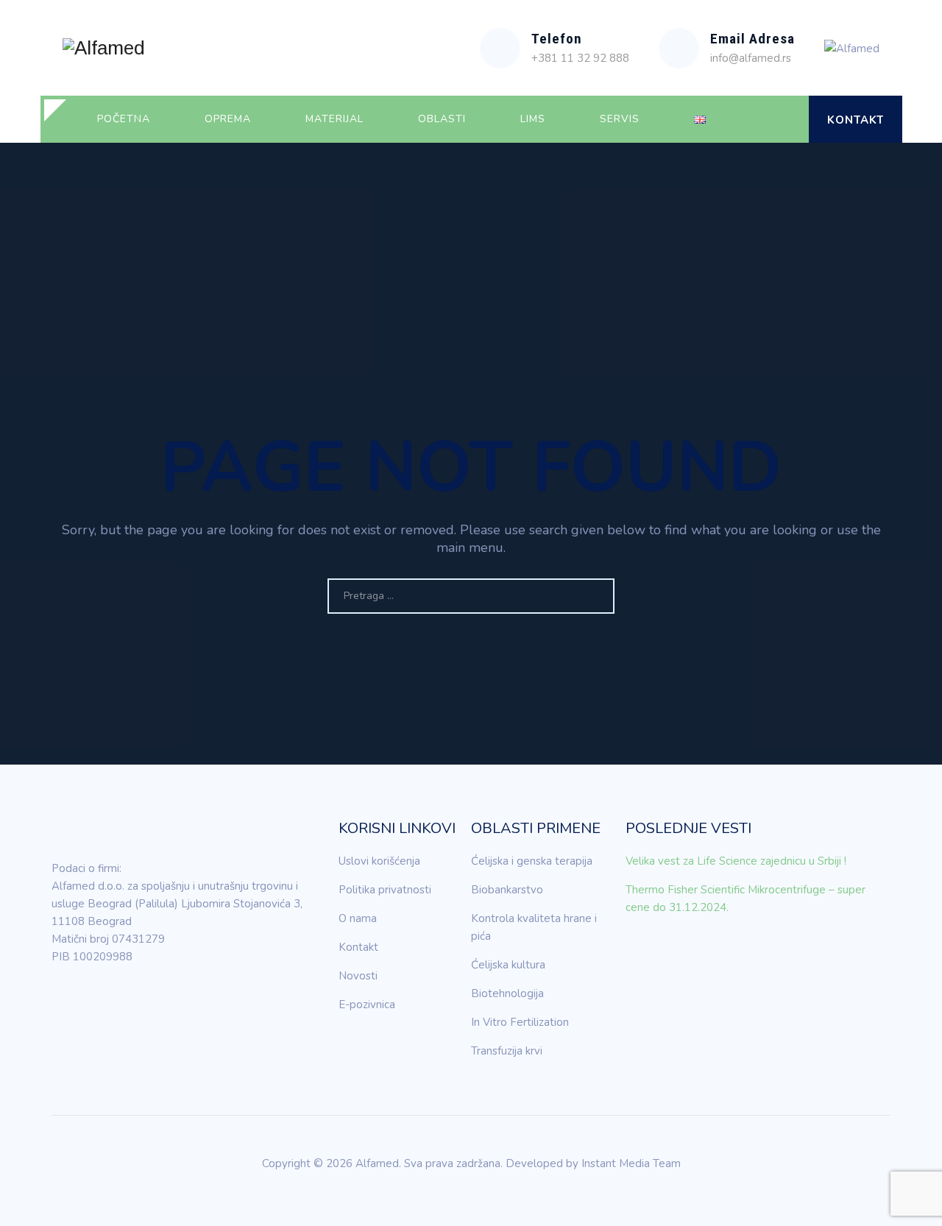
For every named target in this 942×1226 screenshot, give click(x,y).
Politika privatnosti (385, 889)
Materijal (334, 119)
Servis (620, 119)
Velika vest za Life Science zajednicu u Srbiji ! (736, 861)
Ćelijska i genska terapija (531, 861)
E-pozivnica (367, 1004)
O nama (358, 918)
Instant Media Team (631, 1163)
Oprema (228, 119)
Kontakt (855, 120)
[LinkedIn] (63, 999)
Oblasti (442, 119)
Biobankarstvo (507, 889)
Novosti (358, 975)
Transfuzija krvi (506, 1050)
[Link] (785, 119)
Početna (123, 119)
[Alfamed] (104, 48)
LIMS (532, 119)
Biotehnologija (507, 993)
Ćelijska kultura (508, 964)
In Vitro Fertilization (520, 1022)
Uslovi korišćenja (379, 861)
